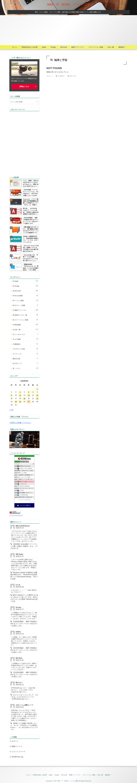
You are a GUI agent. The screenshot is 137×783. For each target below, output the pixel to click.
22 (37, 398)
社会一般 (100, 775)
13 (29, 395)
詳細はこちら (24, 86)
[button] (37, 102)
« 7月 (11, 410)
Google (57, 775)
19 (24, 398)
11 (20, 395)
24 (16, 402)
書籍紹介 (108, 775)
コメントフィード (18, 752)
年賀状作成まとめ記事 (40, 775)
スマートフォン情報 (89, 775)
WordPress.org (17, 757)
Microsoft (64, 775)
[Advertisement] (68, 30)
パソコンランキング (16, 515)
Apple (50, 775)
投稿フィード (17, 746)
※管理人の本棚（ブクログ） (20, 423)
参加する (32, 502)
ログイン (15, 741)
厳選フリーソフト (74, 775)
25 (20, 402)
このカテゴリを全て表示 (24, 499)
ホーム (28, 775)
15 (37, 395)
